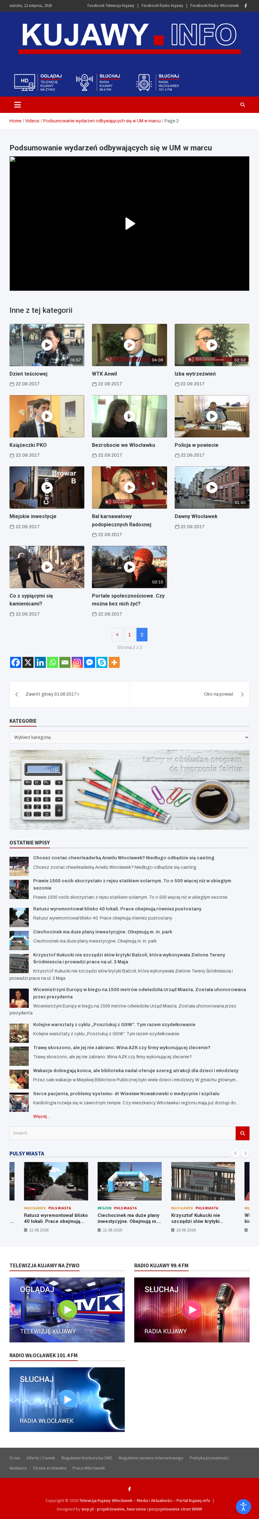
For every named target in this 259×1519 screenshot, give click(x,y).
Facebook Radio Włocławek (214, 5)
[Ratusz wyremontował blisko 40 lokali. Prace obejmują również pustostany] (19, 917)
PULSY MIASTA (26, 1153)
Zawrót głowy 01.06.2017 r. (53, 694)
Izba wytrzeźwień (195, 374)
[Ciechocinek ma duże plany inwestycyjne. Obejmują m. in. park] (19, 940)
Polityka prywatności (209, 1458)
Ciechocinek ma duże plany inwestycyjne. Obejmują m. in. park (102, 932)
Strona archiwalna (49, 1468)
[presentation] (235, 1153)
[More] (114, 662)
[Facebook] (246, 6)
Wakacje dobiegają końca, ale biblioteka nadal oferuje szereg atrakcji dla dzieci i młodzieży (135, 1070)
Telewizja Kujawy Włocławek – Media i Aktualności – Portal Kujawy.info (144, 1500)
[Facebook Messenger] (89, 662)
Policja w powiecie (197, 445)
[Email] (64, 662)
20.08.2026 (186, 1230)
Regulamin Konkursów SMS (87, 1458)
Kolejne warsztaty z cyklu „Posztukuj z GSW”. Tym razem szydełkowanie (114, 1024)
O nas (14, 1458)
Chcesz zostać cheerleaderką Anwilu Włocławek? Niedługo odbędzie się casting (123, 858)
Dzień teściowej (28, 374)
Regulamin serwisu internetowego (151, 1458)
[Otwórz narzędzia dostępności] (243, 1506)
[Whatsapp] (52, 662)
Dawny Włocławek (196, 516)
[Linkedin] (40, 662)
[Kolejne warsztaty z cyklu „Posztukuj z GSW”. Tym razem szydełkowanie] (19, 1033)
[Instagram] (77, 662)
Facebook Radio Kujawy (162, 5)
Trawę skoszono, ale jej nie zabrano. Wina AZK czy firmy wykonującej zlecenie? (121, 1047)
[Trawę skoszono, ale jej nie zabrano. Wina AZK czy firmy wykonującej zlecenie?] (19, 1056)
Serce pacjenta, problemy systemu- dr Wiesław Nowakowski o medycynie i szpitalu (126, 1093)
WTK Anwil (104, 374)
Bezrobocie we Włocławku (123, 445)
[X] (27, 662)
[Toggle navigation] (17, 104)
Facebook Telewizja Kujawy (110, 5)
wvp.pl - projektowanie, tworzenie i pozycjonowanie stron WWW (141, 1509)
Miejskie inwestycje (33, 516)
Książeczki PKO (28, 445)
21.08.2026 (39, 1230)
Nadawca (18, 1468)
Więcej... (41, 1116)
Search (243, 1133)
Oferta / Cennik (41, 1458)
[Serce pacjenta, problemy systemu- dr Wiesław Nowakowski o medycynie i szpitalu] (19, 1102)
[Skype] (101, 662)
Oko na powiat (218, 694)
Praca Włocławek (89, 1468)
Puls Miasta (59, 1208)
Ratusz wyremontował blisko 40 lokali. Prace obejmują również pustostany (117, 909)
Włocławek (35, 1208)
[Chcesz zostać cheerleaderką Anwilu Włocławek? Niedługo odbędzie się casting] (19, 866)
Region (104, 1208)
